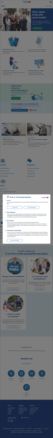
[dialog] (26, 219)
